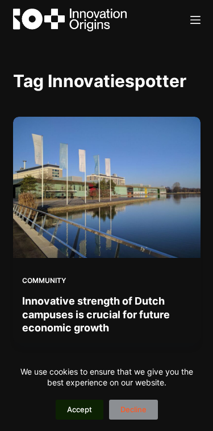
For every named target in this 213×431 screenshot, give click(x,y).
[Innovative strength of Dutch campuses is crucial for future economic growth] (107, 187)
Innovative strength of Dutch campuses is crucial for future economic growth (96, 314)
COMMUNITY (44, 280)
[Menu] (195, 20)
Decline (133, 409)
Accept (79, 409)
